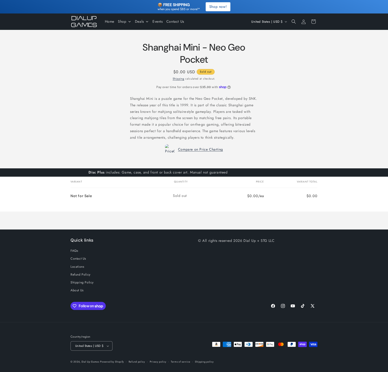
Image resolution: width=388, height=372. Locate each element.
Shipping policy (204, 361)
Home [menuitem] (109, 21)
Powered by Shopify (112, 361)
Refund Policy (80, 274)
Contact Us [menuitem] (175, 21)
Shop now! (218, 6)
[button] (294, 22)
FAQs (74, 250)
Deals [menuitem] (139, 21)
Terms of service (180, 361)
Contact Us (78, 258)
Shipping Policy (82, 282)
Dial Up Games (90, 361)
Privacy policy (158, 361)
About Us (77, 290)
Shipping (178, 79)
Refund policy (137, 361)
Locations (77, 266)
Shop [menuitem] (122, 21)
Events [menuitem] (157, 21)
